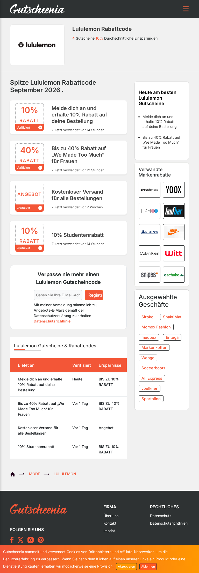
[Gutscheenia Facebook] (11, 540)
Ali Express (151, 378)
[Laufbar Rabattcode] (173, 210)
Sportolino (151, 398)
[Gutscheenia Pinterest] (41, 540)
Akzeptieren (126, 566)
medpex (148, 337)
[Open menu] (186, 9)
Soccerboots (153, 367)
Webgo (147, 357)
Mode (34, 474)
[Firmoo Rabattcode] (149, 210)
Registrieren (95, 295)
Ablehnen (148, 566)
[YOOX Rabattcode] (173, 189)
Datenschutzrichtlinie (52, 321)
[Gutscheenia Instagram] (30, 540)
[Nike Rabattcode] (173, 231)
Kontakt (109, 523)
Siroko (147, 316)
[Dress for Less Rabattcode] (149, 189)
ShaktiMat (172, 316)
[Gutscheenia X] (20, 540)
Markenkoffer (154, 347)
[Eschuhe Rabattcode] (173, 274)
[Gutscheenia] (14, 474)
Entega (172, 337)
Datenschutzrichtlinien (169, 523)
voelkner (149, 388)
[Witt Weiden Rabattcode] (173, 252)
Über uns (110, 515)
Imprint (109, 530)
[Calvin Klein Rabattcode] (149, 252)
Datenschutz (161, 515)
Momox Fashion (156, 327)
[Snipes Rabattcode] (149, 274)
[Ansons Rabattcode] (149, 231)
